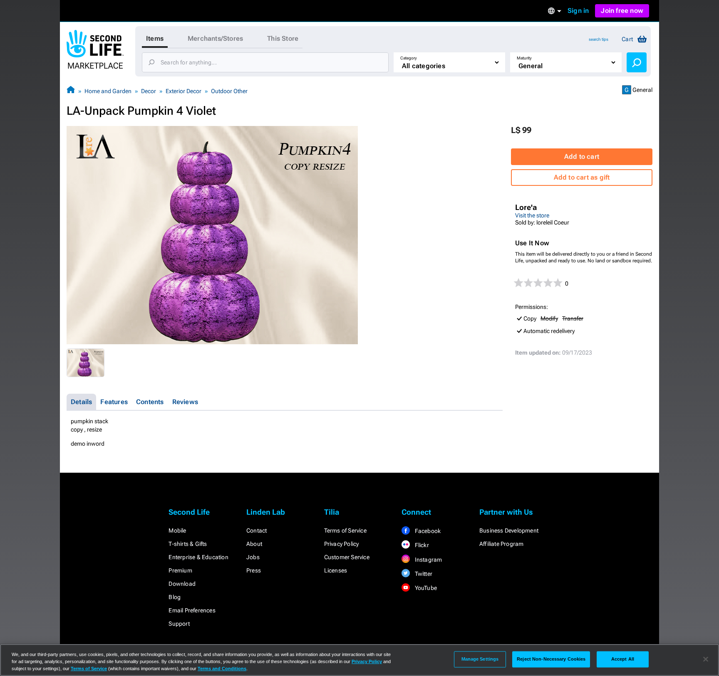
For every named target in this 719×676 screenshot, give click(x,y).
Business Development (508, 530)
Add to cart (581, 156)
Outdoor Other (229, 91)
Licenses (335, 570)
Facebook (427, 531)
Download (182, 583)
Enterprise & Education (198, 557)
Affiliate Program (501, 543)
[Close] (706, 659)
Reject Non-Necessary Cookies (551, 658)
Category (408, 58)
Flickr (421, 545)
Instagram (427, 559)
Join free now (622, 11)
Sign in (578, 11)
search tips (598, 39)
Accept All (622, 658)
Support (179, 623)
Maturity (524, 58)
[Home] (71, 91)
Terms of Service (345, 530)
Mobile (177, 530)
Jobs (253, 557)
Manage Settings (480, 658)
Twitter (422, 573)
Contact (256, 530)
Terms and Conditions (222, 668)
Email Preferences (192, 610)
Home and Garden (107, 91)
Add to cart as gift (582, 177)
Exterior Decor (183, 91)
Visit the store (532, 215)
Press (253, 570)
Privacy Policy (341, 543)
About (254, 543)
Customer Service (346, 557)
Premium (180, 570)
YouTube (425, 588)
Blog (175, 597)
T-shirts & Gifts (188, 543)
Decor (148, 91)
